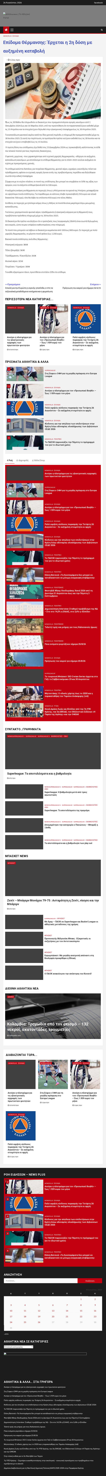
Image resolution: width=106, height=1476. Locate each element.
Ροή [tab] (11, 460)
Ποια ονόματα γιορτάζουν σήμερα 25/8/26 (65, 644)
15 (81, 1310)
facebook (98, 2)
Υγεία (56, 706)
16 (95, 1310)
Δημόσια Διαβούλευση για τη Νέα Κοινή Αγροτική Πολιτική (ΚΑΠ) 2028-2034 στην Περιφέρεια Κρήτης (44, 1468)
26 (39, 1322)
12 (39, 1310)
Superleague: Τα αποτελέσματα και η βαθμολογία (39, 773)
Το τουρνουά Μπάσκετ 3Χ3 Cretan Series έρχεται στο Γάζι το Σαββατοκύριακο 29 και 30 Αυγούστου (71, 677)
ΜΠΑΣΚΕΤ (11, 863)
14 (67, 1310)
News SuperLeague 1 (16, 736)
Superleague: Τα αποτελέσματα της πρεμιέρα (66, 810)
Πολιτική (57, 439)
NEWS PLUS (7, 36)
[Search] (101, 29)
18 (25, 1316)
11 (25, 1310)
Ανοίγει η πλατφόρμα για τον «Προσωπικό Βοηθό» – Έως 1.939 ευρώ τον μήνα (52, 341)
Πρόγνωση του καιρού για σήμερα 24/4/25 (82, 286)
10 (11, 1310)
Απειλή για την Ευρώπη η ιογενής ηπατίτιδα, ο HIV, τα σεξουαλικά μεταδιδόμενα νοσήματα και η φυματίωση (29, 288)
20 (53, 1316)
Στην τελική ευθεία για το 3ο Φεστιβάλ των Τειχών (23, 1456)
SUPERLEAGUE (50, 370)
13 (53, 1310)
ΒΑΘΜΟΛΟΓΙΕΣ (56, 736)
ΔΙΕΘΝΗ (11, 997)
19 (39, 1316)
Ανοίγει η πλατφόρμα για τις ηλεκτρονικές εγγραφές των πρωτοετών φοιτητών (19, 341)
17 (11, 1316)
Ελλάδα (16, 36)
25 (25, 1322)
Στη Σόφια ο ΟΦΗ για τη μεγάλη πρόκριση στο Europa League (51, 1096)
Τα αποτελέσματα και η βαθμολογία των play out (68, 843)
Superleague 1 (44, 736)
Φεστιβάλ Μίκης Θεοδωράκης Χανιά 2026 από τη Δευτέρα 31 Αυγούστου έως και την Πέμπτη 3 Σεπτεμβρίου (69, 593)
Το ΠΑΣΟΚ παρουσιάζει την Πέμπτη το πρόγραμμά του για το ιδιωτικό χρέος (69, 559)
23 (95, 1316)
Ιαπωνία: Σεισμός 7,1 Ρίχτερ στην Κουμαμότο (50, 1029)
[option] (53, 375)
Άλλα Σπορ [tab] (39, 460)
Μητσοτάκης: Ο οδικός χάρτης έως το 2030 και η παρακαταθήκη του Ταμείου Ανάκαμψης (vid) (69, 694)
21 (67, 1316)
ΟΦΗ (65, 736)
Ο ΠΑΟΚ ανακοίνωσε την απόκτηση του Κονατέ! (68, 973)
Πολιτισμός (58, 588)
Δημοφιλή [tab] (23, 460)
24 (11, 1322)
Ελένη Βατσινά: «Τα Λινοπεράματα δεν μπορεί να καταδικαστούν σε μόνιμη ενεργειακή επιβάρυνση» (70, 576)
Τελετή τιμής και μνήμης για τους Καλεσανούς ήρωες (71, 627)
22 (81, 1316)
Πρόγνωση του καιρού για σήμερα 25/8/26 (65, 661)
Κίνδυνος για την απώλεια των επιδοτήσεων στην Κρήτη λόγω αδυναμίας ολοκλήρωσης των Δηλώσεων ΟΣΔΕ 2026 (71, 426)
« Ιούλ (6, 1334)
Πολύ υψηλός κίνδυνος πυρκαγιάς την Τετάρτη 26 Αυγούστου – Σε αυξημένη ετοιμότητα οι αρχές (85, 341)
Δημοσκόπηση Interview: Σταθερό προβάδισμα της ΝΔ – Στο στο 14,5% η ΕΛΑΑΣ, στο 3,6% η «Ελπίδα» (71, 610)
